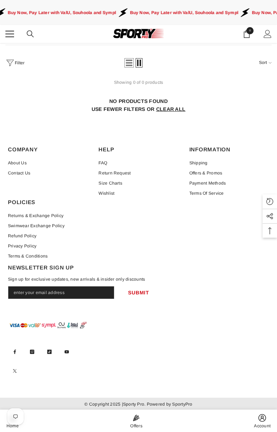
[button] (129, 63)
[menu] (9, 34)
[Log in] (268, 34)
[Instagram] (32, 352)
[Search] (30, 34)
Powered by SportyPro (168, 404)
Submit (138, 292)
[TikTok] (49, 352)
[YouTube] (67, 352)
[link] (262, 421)
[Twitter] (15, 371)
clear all (171, 109)
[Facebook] (15, 352)
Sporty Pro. (134, 404)
